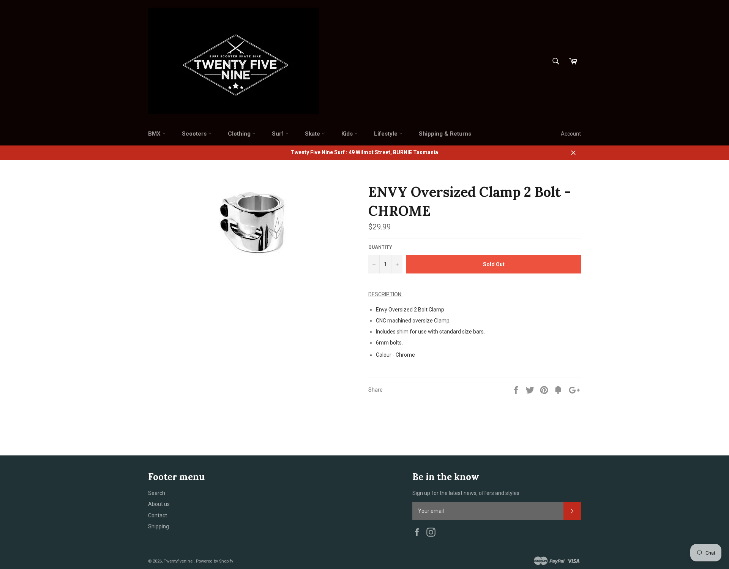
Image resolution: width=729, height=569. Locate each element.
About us (159, 504)
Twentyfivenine (179, 561)
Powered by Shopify (214, 561)
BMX (155, 133)
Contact (157, 515)
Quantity (380, 247)
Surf (278, 133)
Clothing (240, 133)
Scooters (195, 133)
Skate (313, 133)
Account (571, 134)
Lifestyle (386, 133)
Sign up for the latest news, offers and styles (465, 493)
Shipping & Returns (445, 133)
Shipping (158, 526)
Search (156, 493)
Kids (347, 133)
